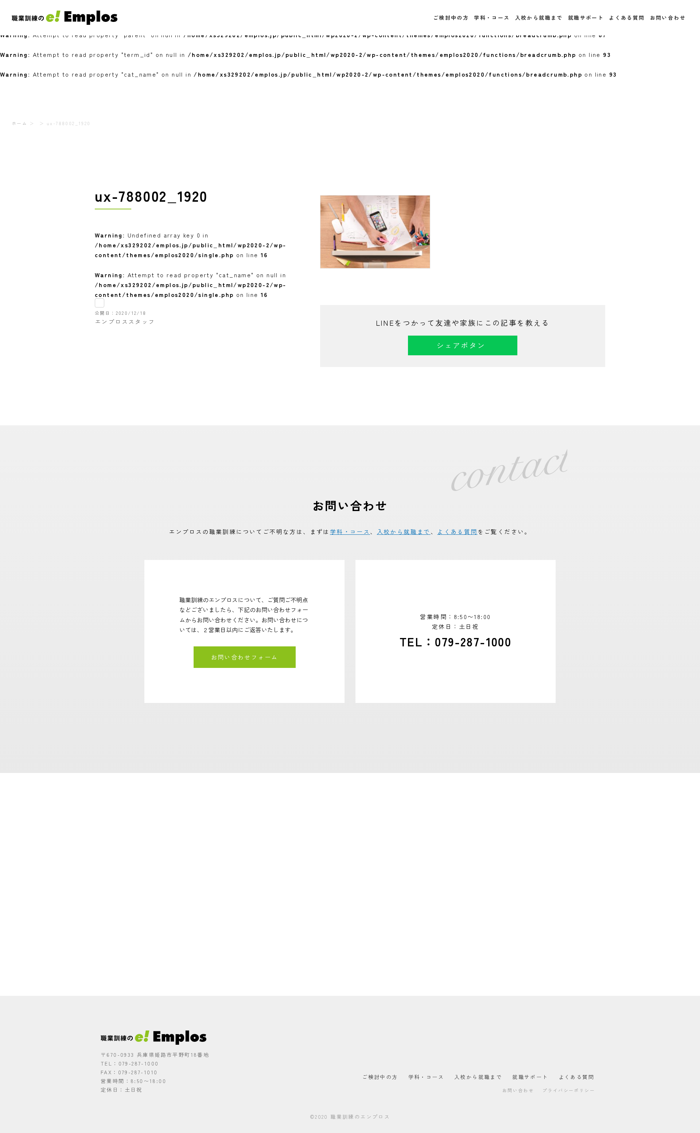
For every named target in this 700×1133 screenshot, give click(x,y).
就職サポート (586, 17)
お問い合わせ (668, 17)
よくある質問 (627, 17)
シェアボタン (460, 345)
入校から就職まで (539, 17)
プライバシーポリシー (568, 1090)
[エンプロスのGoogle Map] (350, 884)
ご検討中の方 (451, 17)
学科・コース (492, 17)
